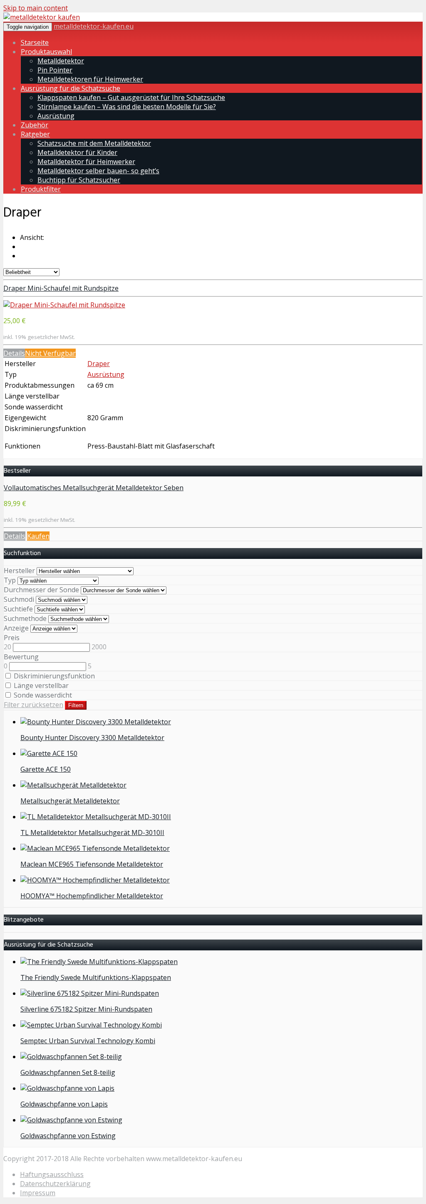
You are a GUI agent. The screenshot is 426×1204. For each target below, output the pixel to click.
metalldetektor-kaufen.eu (94, 26)
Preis (12, 637)
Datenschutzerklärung (55, 1183)
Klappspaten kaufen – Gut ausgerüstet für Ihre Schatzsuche (131, 97)
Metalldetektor (60, 60)
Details (14, 353)
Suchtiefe (18, 608)
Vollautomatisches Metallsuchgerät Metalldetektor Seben (93, 487)
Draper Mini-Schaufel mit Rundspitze (61, 288)
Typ (10, 580)
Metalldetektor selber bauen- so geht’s (98, 170)
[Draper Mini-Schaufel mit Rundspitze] (64, 304)
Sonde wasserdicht (42, 695)
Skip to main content (35, 7)
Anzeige (16, 628)
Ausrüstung (55, 115)
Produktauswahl (46, 51)
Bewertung (21, 656)
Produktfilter (41, 189)
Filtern (75, 705)
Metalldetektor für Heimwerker (86, 161)
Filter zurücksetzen (33, 704)
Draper (98, 363)
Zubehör (34, 125)
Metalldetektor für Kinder (77, 152)
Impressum (37, 1192)
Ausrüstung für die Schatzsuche (70, 88)
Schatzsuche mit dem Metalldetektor (94, 143)
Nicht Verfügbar (50, 353)
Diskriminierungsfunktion (53, 676)
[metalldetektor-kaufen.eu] (41, 17)
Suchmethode (25, 618)
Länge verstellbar (40, 685)
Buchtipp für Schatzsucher (78, 179)
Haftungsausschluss (52, 1174)
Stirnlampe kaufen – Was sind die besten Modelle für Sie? (126, 106)
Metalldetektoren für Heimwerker (90, 79)
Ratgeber (35, 134)
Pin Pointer (54, 70)
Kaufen (38, 536)
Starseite (35, 42)
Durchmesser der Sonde (41, 589)
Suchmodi (19, 599)
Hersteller (19, 570)
